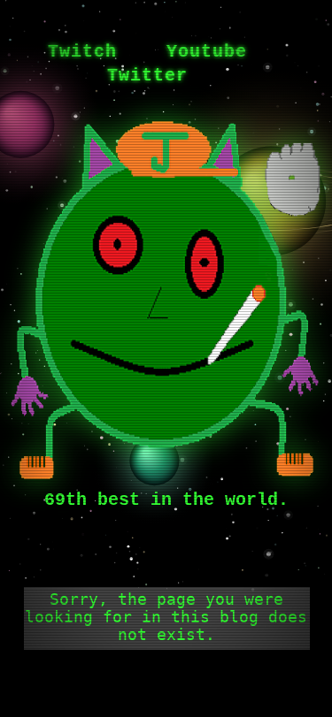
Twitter (147, 75)
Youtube (206, 52)
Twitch (82, 52)
